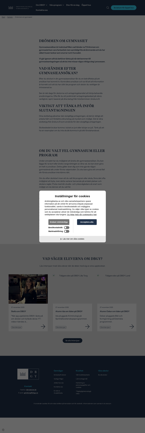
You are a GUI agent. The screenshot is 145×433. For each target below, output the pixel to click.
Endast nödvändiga (59, 222)
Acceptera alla (86, 222)
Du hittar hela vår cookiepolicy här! (82, 215)
